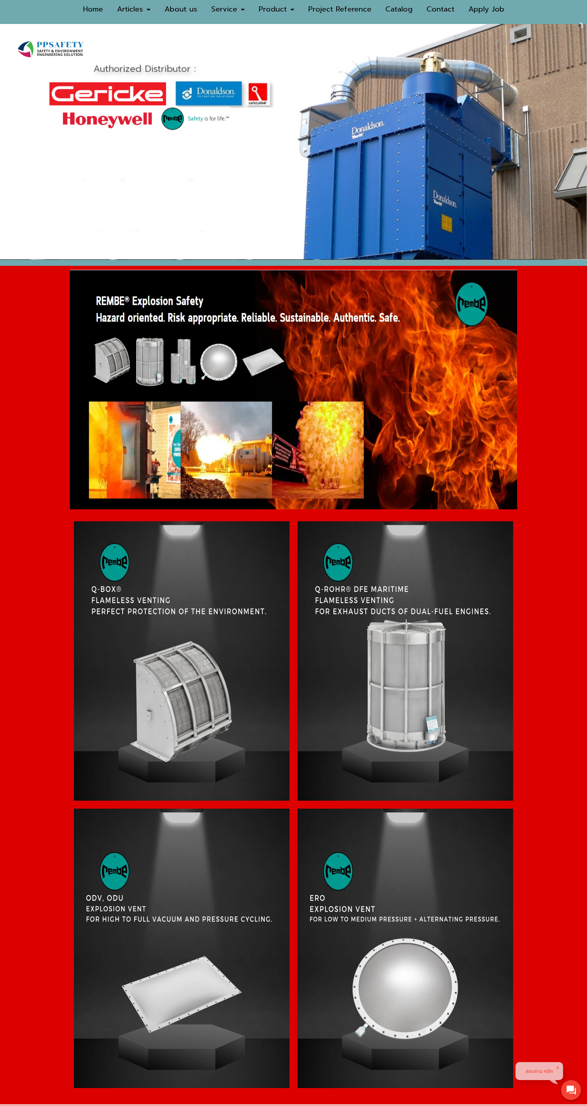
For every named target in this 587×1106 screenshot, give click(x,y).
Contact (440, 9)
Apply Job (486, 9)
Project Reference (339, 9)
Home (93, 9)
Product (274, 9)
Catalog (398, 9)
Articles (131, 9)
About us (181, 9)
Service (225, 9)
